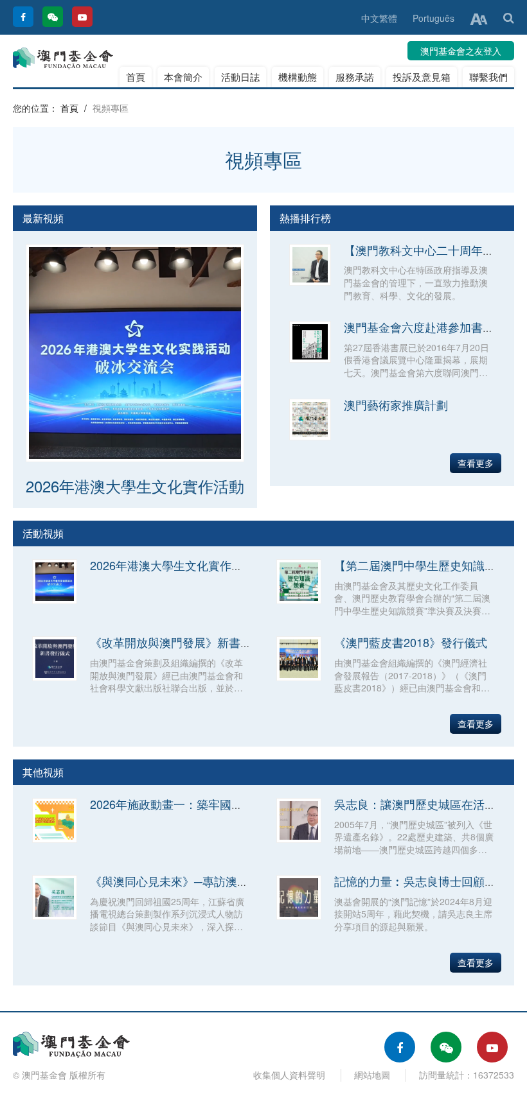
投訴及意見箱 (422, 76)
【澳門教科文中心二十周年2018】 (432, 249)
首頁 (135, 76)
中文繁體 (379, 18)
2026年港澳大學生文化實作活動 (135, 485)
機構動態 (297, 76)
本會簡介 (183, 76)
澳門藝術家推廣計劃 (396, 404)
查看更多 (476, 462)
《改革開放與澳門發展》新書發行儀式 (188, 642)
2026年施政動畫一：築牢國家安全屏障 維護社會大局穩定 (237, 803)
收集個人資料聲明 (289, 1074)
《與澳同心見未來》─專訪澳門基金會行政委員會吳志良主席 (244, 880)
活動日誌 (240, 76)
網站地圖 (372, 1074)
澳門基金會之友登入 (460, 50)
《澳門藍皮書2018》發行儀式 (410, 642)
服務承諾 (354, 76)
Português (433, 18)
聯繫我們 (488, 76)
